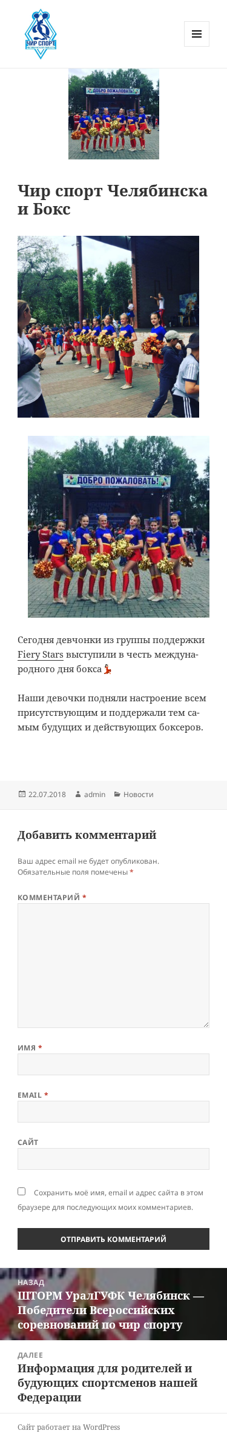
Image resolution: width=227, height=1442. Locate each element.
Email (33, 1095)
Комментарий (52, 897)
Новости (138, 794)
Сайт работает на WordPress (69, 1427)
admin (94, 794)
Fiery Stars (41, 654)
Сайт (28, 1142)
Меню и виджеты (197, 46)
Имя (30, 1048)
